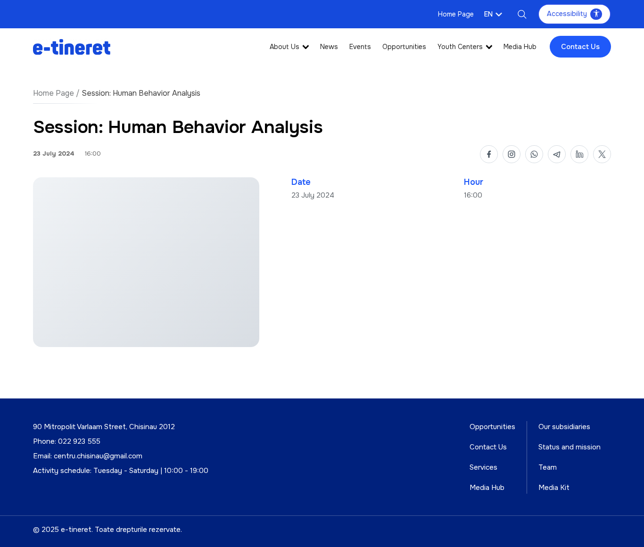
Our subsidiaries (564, 426)
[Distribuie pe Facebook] (489, 154)
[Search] (522, 14)
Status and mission (569, 447)
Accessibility (567, 13)
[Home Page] (71, 46)
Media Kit (554, 487)
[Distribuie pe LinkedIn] (579, 154)
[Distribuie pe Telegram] (557, 154)
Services (483, 467)
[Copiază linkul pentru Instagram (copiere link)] (511, 154)
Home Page (456, 14)
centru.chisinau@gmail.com (98, 456)
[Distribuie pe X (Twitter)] (602, 154)
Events (360, 46)
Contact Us (580, 46)
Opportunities (404, 46)
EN (488, 14)
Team (547, 467)
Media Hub (520, 46)
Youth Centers (460, 46)
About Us (284, 46)
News (329, 46)
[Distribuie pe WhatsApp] (534, 154)
